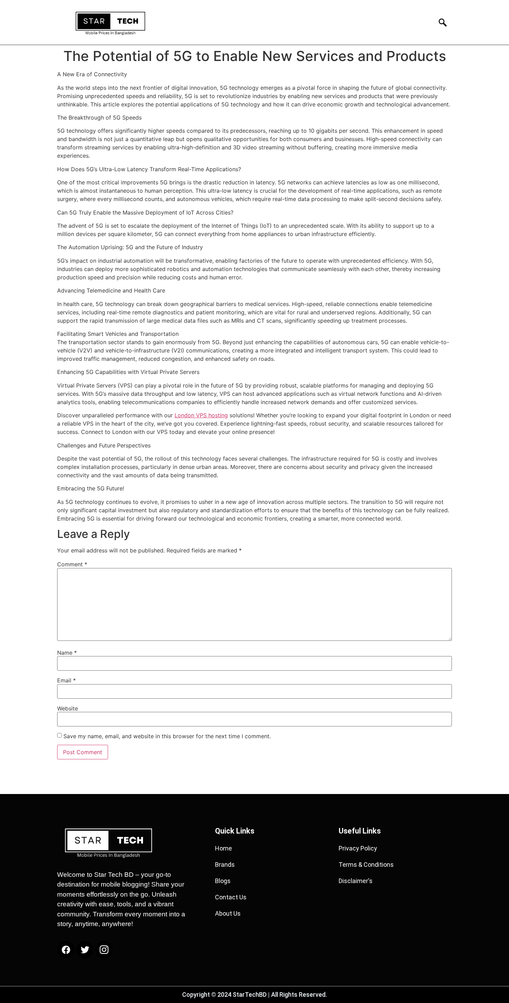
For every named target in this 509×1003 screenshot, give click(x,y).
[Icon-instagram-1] (104, 949)
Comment (72, 564)
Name (67, 652)
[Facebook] (65, 949)
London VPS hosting (201, 415)
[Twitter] (84, 949)
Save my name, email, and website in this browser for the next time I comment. (167, 736)
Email (66, 680)
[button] (441, 22)
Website (67, 708)
